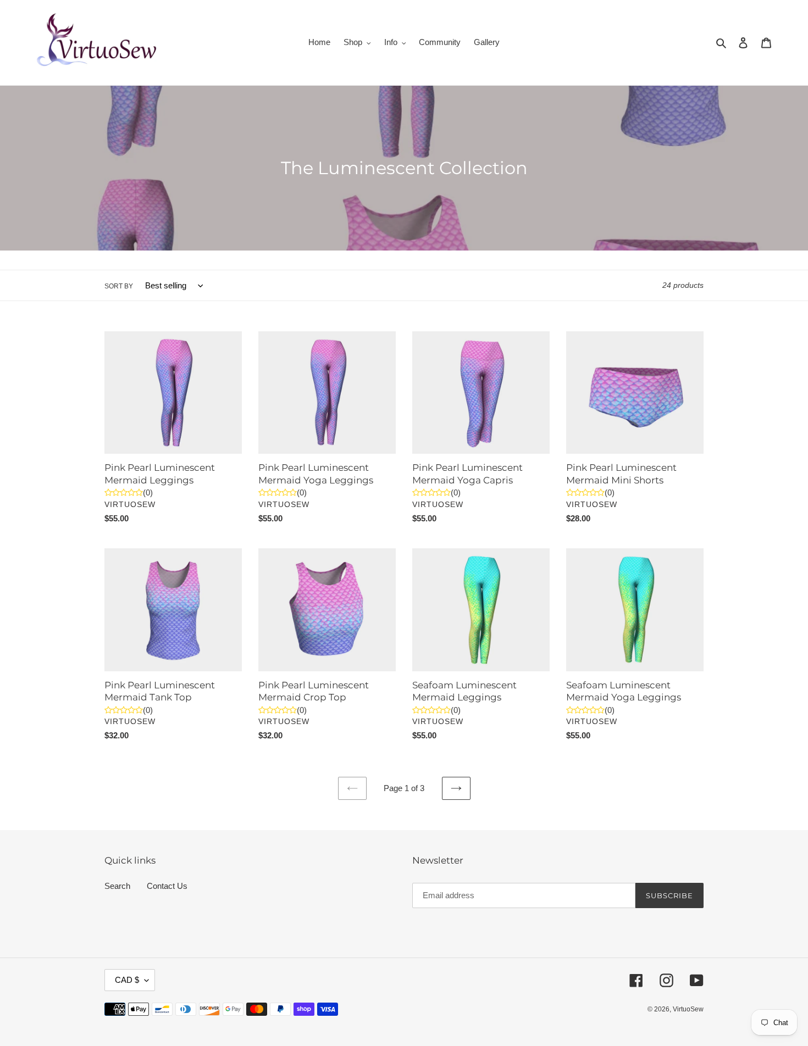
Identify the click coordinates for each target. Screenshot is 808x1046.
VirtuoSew (688, 1009)
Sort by (118, 286)
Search (117, 886)
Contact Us (167, 886)
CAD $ (127, 979)
